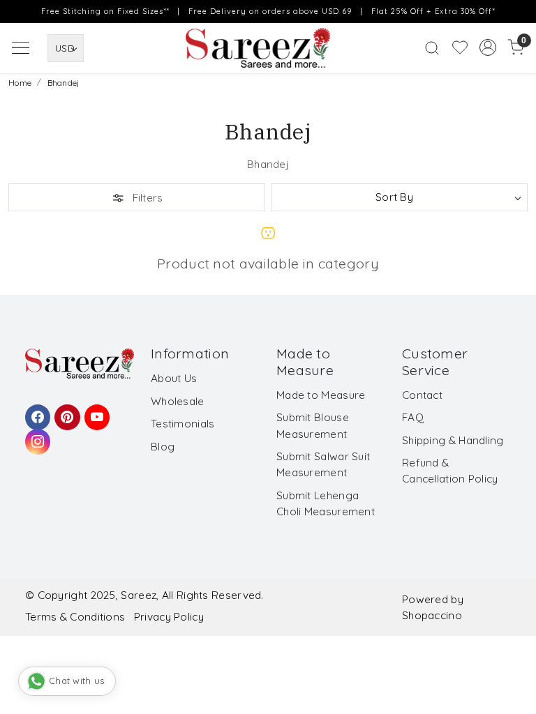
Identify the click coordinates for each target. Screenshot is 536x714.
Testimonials (183, 423)
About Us (174, 378)
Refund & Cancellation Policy (450, 470)
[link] (432, 47)
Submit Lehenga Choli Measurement (325, 503)
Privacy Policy (169, 616)
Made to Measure (321, 395)
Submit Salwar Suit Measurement (323, 464)
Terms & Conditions (75, 616)
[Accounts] (488, 47)
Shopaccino (432, 615)
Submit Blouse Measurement (312, 425)
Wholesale (177, 401)
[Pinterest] (64, 410)
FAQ (413, 417)
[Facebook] (35, 410)
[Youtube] (94, 410)
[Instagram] (35, 435)
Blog (162, 446)
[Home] (268, 51)
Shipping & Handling (453, 440)
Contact (422, 395)
